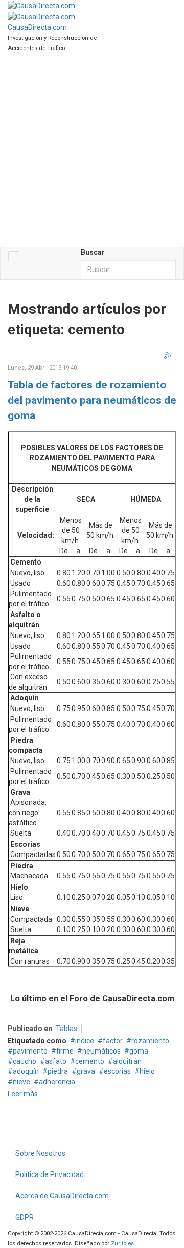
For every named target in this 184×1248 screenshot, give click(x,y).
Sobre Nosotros (40, 1153)
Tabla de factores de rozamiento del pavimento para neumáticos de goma (92, 400)
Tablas (66, 1028)
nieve (21, 1082)
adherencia (57, 1082)
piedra (58, 1071)
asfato (55, 1061)
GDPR (24, 1217)
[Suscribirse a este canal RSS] (168, 356)
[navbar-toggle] (13, 256)
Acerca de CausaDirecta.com (62, 1196)
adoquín (26, 1071)
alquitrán (127, 1061)
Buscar (93, 252)
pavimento (30, 1051)
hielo (147, 1071)
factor (113, 1041)
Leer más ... (26, 1094)
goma (138, 1051)
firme (65, 1051)
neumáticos (101, 1051)
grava (86, 1071)
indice (84, 1041)
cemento (89, 1061)
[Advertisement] (92, 149)
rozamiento (150, 1041)
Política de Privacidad (49, 1174)
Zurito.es (122, 1243)
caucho (24, 1061)
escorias (117, 1071)
